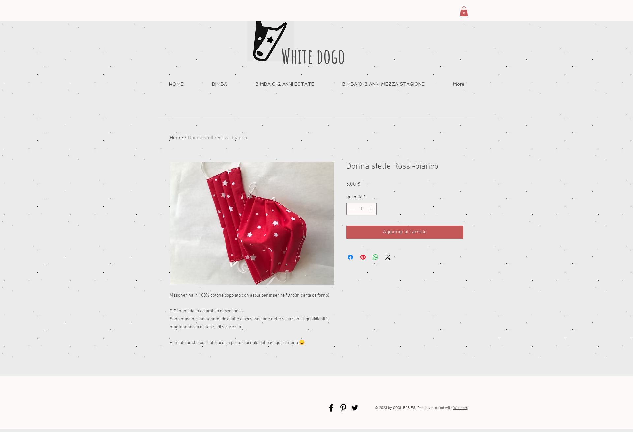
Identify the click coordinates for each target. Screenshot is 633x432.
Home (176, 138)
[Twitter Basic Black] (355, 408)
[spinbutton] (361, 209)
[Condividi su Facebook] (350, 257)
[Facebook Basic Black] (331, 408)
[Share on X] (388, 257)
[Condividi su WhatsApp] (375, 257)
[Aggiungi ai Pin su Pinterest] (363, 257)
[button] (464, 11)
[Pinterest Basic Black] (343, 408)
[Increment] (371, 209)
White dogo (313, 55)
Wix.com (460, 408)
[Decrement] (351, 209)
